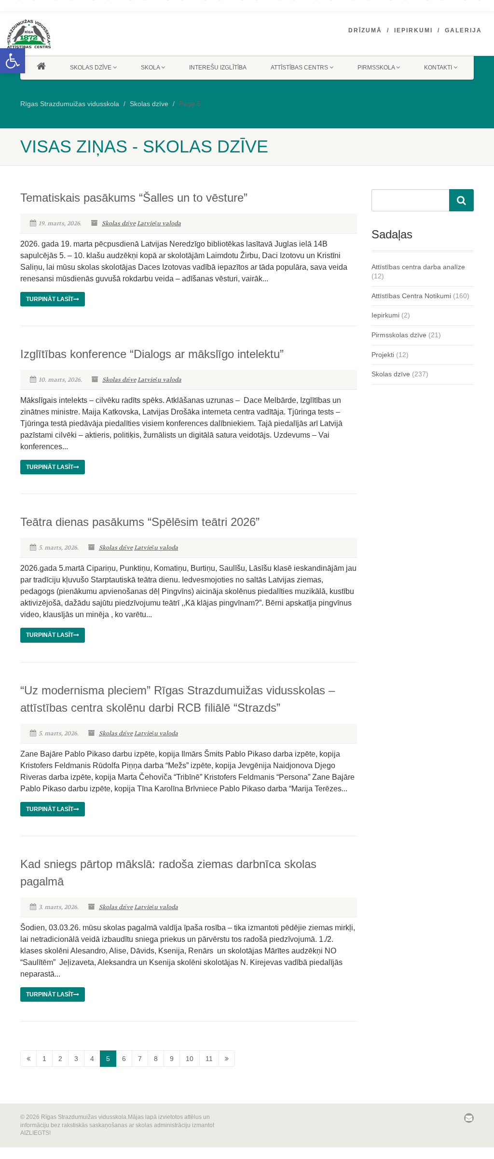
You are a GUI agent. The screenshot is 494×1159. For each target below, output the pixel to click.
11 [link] (209, 1058)
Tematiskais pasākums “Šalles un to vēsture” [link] (133, 197)
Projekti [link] (382, 355)
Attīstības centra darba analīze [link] (418, 267)
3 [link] (76, 1058)
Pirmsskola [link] (376, 67)
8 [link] (156, 1058)
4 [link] (92, 1058)
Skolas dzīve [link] (90, 67)
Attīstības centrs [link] (299, 67)
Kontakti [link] (438, 67)
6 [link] (124, 1058)
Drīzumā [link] (365, 30)
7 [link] (140, 1058)
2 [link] (60, 1058)
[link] (12, 60)
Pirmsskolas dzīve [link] (398, 335)
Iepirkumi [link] (413, 30)
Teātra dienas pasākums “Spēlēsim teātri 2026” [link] (140, 521)
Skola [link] (150, 67)
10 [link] (189, 1058)
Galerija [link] (463, 30)
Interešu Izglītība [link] (218, 67)
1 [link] (44, 1058)
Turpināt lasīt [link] (49, 299)
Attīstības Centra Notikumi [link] (411, 296)
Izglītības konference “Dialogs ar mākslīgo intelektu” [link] (152, 353)
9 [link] (172, 1058)
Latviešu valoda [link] (159, 223)
